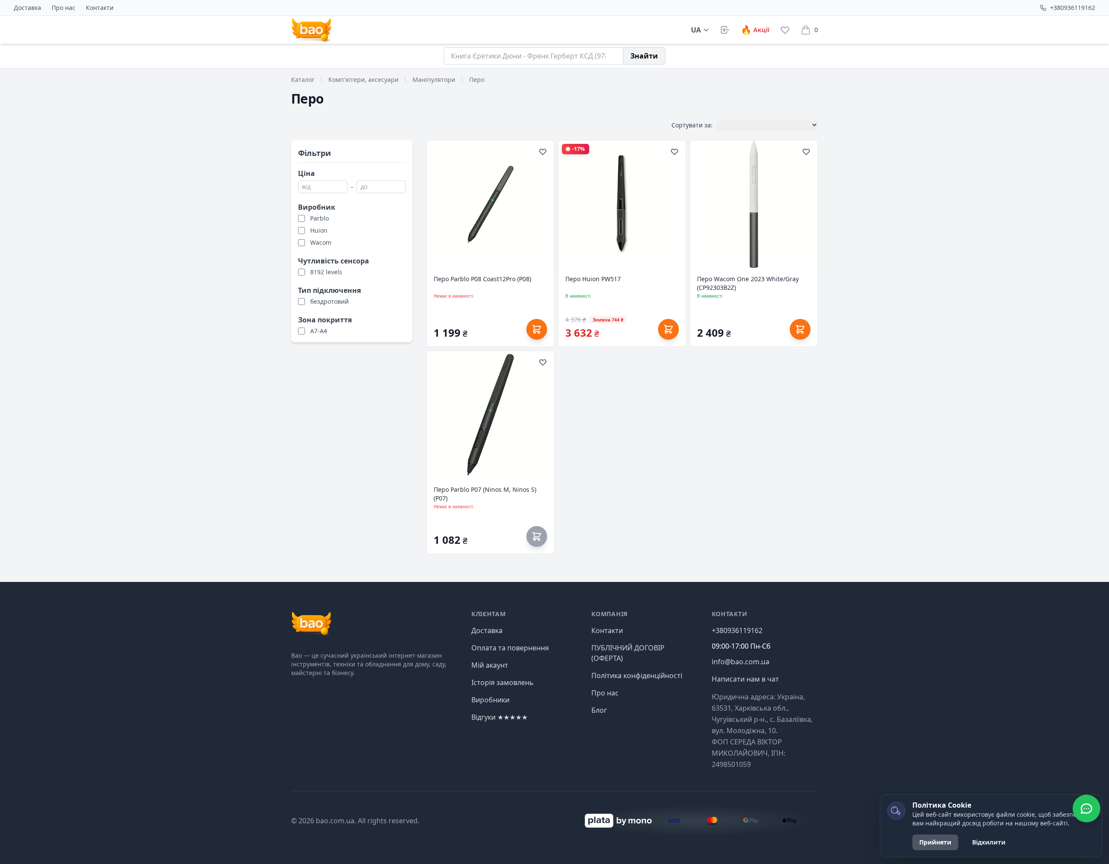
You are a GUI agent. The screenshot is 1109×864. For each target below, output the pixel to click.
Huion (319, 230)
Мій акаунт (489, 665)
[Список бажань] (785, 30)
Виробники (490, 700)
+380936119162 (1072, 7)
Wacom (320, 242)
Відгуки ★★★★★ (499, 717)
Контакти (99, 7)
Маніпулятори (433, 79)
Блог (599, 710)
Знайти (644, 56)
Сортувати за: (692, 125)
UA (696, 30)
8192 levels (326, 272)
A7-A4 (318, 331)
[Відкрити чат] (1086, 808)
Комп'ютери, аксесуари (363, 79)
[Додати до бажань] (543, 151)
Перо (476, 79)
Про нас (63, 7)
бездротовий (329, 301)
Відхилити (988, 842)
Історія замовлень (502, 682)
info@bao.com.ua (740, 661)
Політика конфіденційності (636, 675)
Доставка (27, 7)
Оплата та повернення (510, 648)
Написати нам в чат (745, 679)
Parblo (319, 218)
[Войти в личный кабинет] (725, 30)
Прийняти (935, 842)
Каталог (303, 79)
